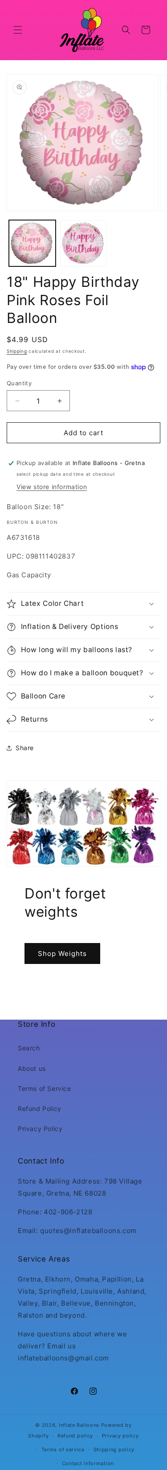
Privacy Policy (40, 1128)
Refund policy (75, 1436)
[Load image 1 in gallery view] (32, 243)
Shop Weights (62, 953)
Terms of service (63, 1449)
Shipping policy (114, 1449)
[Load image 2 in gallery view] (83, 243)
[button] (18, 30)
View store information (51, 486)
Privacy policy (120, 1436)
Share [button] (25, 747)
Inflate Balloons (79, 1425)
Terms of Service (44, 1088)
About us (32, 1068)
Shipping (17, 351)
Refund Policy (39, 1108)
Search (29, 1048)
